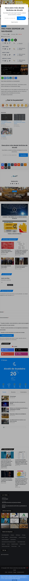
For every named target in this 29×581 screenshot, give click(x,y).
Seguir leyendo (14, 22)
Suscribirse (21, 18)
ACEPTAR (14, 580)
